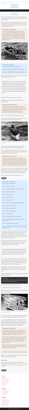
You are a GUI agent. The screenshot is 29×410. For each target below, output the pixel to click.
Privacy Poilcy (19, 408)
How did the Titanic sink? (5, 399)
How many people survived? (6, 390)
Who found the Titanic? (5, 405)
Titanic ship (16, 17)
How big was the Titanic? (5, 381)
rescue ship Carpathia (15, 269)
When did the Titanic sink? (5, 401)
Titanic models (4, 385)
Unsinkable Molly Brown (5, 391)
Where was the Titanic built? (6, 380)
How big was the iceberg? (5, 400)
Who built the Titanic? (5, 379)
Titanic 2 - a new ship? (5, 383)
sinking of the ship (20, 363)
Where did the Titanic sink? (5, 403)
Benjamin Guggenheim (5, 392)
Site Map (15, 408)
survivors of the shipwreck (12, 365)
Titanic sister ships (4, 382)
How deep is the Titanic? (5, 404)
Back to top (4, 178)
